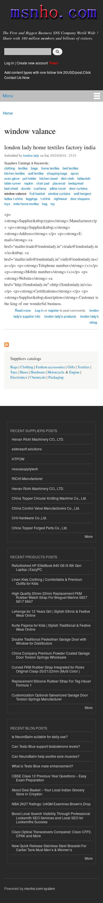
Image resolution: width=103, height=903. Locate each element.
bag (44, 203)
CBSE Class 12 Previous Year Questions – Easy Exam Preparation (49, 777)
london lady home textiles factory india (50, 147)
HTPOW (18, 458)
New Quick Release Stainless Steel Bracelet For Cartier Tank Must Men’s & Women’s (49, 847)
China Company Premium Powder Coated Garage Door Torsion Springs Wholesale (51, 655)
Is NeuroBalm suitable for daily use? (40, 736)
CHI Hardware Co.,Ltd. (29, 517)
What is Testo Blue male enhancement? (42, 765)
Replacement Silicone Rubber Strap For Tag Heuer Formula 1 (51, 683)
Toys (13, 372)
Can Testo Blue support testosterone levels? (46, 746)
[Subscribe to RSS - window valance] (6, 343)
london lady (31, 155)
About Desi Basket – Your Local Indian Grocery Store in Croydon (48, 791)
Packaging (56, 377)
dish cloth (67, 178)
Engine (74, 372)
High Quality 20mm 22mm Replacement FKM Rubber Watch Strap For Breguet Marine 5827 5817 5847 (49, 597)
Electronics (18, 377)
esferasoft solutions (27, 448)
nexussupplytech (25, 468)
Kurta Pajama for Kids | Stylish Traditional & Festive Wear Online (51, 627)
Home (8, 113)
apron (75, 173)
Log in (9, 62)
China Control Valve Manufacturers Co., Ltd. (46, 508)
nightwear (60, 198)
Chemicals (38, 377)
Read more (23, 309)
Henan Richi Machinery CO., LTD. (38, 439)
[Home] (51, 13)
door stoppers (80, 198)
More (89, 536)
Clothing (26, 367)
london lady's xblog (89, 319)
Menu (8, 96)
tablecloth (83, 178)
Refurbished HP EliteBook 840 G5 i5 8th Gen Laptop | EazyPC (47, 567)
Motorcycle (55, 372)
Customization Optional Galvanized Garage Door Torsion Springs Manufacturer (50, 696)
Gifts (71, 367)
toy (53, 203)
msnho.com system (39, 888)
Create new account (33, 62)
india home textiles (26, 203)
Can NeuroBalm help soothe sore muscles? (46, 756)
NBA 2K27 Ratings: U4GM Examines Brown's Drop (51, 803)
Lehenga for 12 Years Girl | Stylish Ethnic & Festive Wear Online (51, 613)
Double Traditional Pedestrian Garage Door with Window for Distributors (49, 641)
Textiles (84, 367)
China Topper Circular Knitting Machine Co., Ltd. (49, 498)
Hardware (38, 372)
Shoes (23, 372)
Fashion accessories (50, 367)
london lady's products (60, 316)
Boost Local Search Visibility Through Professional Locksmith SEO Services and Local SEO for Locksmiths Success (51, 817)
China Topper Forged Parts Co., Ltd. (40, 527)
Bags (14, 367)
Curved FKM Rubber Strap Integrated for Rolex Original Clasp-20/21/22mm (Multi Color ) (48, 669)
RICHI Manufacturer (27, 478)
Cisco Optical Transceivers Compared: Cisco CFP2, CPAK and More (52, 833)
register (53, 310)
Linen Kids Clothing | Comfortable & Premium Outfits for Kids (47, 581)
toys (7, 203)
